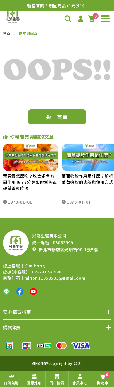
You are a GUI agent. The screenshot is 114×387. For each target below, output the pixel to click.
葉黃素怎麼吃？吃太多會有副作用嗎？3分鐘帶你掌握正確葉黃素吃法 (30, 182)
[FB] (19, 291)
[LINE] (6, 291)
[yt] (33, 291)
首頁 (6, 33)
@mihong (35, 265)
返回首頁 (57, 117)
